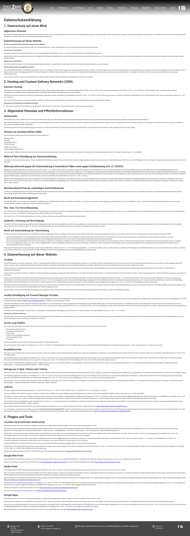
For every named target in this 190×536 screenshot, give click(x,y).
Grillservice (134, 8)
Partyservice (122, 8)
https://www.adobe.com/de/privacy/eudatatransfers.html (22, 480)
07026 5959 (50, 526)
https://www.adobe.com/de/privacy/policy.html (51, 490)
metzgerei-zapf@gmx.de (53, 528)
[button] (63, 8)
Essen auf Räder (160, 8)
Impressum (158, 526)
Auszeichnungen (79, 8)
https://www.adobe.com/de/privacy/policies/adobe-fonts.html (58, 487)
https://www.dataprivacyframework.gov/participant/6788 (112, 411)
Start (52, 8)
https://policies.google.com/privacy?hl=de (79, 451)
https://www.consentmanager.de (33, 300)
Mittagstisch (146, 8)
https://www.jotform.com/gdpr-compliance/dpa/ (112, 406)
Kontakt (172, 8)
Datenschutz (159, 528)
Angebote (99, 8)
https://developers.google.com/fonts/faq (53, 462)
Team (91, 8)
